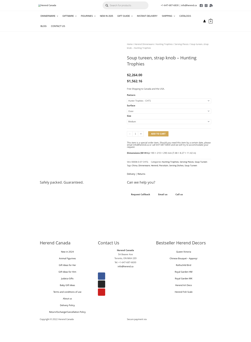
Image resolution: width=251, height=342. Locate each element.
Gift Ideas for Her (67, 265)
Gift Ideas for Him (67, 271)
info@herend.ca (189, 5)
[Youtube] (101, 292)
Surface (131, 105)
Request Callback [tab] (140, 194)
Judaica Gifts (67, 278)
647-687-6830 (163, 144)
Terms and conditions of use (67, 291)
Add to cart (158, 133)
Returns (141, 173)
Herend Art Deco (183, 285)
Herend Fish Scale (183, 291)
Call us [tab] (179, 194)
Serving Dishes (176, 165)
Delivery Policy (67, 305)
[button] (56, 16)
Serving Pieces (182, 44)
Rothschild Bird (183, 265)
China (134, 165)
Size (129, 115)
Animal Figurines (67, 258)
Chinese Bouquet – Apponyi (183, 258)
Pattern (131, 95)
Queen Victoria (183, 251)
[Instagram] (206, 5)
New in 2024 (67, 251)
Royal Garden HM (183, 271)
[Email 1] (211, 5)
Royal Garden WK (183, 278)
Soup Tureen (201, 162)
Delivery (131, 173)
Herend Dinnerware (144, 44)
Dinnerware (144, 165)
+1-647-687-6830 (170, 5)
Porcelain (163, 165)
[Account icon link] (204, 21)
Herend (154, 165)
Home (130, 44)
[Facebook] (201, 5)
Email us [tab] (162, 194)
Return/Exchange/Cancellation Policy (67, 311)
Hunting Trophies (164, 44)
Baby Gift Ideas (67, 285)
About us (67, 298)
